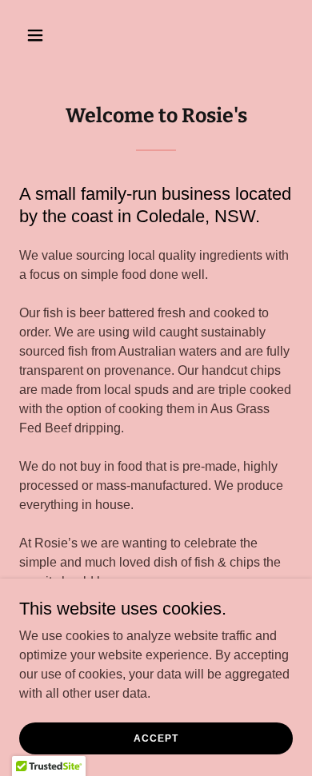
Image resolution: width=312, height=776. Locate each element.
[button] (39, 35)
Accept (156, 737)
